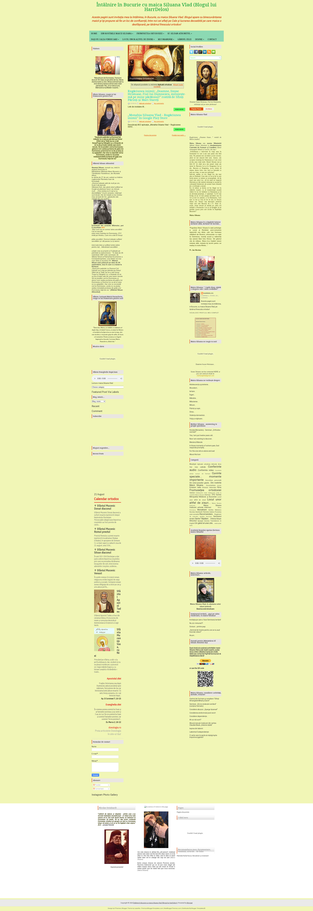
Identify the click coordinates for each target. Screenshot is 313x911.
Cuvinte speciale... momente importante (205, 476)
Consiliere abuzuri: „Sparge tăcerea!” (204, 709)
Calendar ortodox (106, 498)
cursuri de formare (202, 474)
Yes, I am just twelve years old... (202, 435)
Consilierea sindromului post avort (203, 713)
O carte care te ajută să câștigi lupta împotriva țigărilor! (203, 736)
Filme (219, 487)
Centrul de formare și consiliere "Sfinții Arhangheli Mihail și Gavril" (204, 700)
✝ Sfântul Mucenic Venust (104, 572)
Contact (212, 39)
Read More (179, 109)
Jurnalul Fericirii (107, 825)
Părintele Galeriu (208, 512)
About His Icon (195, 454)
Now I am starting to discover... (201, 439)
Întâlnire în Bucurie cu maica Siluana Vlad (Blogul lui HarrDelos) (156, 7)
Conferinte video (206, 470)
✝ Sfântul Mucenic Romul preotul (104, 530)
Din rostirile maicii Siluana (117, 33)
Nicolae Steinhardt (196, 512)
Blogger (190, 903)
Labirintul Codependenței (199, 732)
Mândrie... (193, 398)
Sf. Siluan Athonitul (180, 33)
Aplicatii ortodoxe (145, 103)
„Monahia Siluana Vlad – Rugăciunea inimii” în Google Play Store (154, 116)
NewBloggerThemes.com (172, 908)
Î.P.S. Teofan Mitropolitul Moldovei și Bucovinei (205, 496)
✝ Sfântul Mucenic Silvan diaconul (104, 551)
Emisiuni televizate (209, 487)
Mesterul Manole (196, 442)
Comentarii (99, 789)
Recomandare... (207, 514)
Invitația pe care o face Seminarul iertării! (205, 620)
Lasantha (137, 908)
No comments (159, 103)
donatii (219, 485)
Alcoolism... (194, 388)
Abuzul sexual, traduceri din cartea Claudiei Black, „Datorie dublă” (203, 724)
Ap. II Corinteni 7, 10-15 (111, 698)
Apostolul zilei (114, 678)
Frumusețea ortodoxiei (150, 33)
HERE (216, 372)
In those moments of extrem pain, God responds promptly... (204, 447)
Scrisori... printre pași (197, 627)
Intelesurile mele (201, 493)
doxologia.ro (115, 727)
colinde (203, 467)
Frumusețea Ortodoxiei (142, 78)
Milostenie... (194, 402)
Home (94, 33)
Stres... (192, 412)
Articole (214, 464)
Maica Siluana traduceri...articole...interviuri (205, 506)
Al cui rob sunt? (195, 720)
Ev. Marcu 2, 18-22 (113, 722)
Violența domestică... (198, 415)
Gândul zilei (184, 39)
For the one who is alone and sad (202, 451)
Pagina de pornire (150, 135)
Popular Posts (196, 109)
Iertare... (193, 391)
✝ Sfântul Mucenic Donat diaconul (104, 507)
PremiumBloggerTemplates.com (152, 908)
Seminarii (209, 516)
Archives (209, 109)
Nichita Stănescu (214, 510)
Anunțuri (193, 464)
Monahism (202, 509)
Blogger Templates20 (198, 908)
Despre (199, 39)
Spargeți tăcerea (203, 521)
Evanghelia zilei (113, 704)
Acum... (192, 635)
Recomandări (166, 39)
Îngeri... (192, 395)
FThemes (118, 908)
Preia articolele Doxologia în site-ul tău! (108, 732)
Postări (98, 785)
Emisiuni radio (195, 487)
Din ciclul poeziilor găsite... (200, 483)
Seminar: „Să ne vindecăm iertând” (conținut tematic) (203, 705)
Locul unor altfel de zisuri (138, 39)
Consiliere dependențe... (199, 716)
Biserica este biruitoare (205, 609)
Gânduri (192, 493)
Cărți (196, 467)
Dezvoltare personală (213, 480)
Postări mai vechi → (179, 135)
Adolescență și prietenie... (199, 384)
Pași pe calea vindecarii (105, 39)
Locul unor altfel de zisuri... (205, 501)
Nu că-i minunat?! (196, 623)
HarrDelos (208, 293)
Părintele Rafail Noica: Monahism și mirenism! (193, 856)
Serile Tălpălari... (202, 518)
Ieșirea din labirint (196, 728)
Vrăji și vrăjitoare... (196, 419)
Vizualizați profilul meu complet (204, 312)
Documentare (211, 485)
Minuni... (193, 405)
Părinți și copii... (195, 408)
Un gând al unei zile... (204, 523)
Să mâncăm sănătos (197, 516)
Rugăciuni (217, 514)
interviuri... (208, 495)
